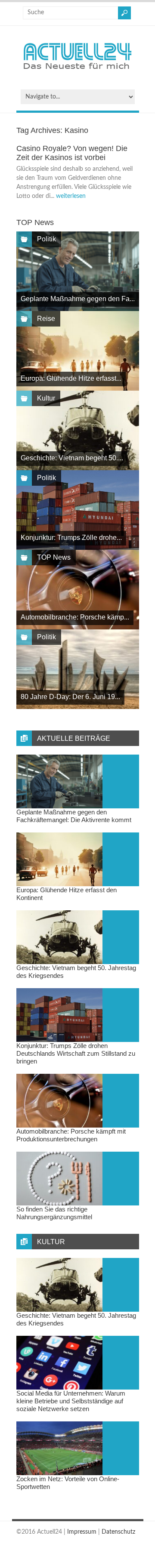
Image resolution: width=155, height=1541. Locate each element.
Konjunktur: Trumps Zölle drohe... (71, 537)
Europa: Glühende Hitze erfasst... (71, 378)
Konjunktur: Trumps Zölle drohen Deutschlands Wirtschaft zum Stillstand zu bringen (75, 1053)
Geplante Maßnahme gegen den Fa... (78, 298)
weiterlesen (71, 196)
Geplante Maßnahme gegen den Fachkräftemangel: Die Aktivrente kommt (73, 815)
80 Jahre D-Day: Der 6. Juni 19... (70, 696)
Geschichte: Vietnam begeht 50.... (72, 458)
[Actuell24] (77, 72)
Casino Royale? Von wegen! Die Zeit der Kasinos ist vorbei (71, 153)
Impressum (81, 1532)
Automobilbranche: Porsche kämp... (75, 617)
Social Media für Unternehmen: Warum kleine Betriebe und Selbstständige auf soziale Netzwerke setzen (70, 1401)
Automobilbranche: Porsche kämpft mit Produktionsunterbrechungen (71, 1135)
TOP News (54, 557)
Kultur (46, 398)
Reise (46, 318)
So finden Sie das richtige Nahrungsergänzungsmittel (54, 1212)
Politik (46, 239)
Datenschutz (118, 1532)
